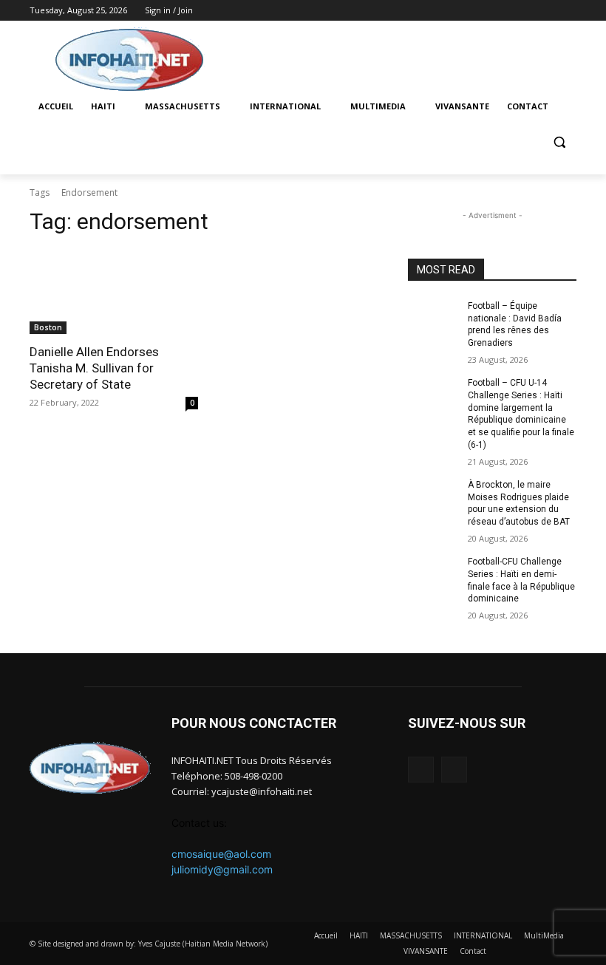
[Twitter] (567, 10)
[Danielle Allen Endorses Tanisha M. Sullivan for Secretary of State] (114, 292)
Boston (48, 327)
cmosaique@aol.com (221, 854)
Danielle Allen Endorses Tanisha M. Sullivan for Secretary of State (94, 368)
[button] (559, 142)
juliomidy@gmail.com (222, 869)
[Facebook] (547, 10)
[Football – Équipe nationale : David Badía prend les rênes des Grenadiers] (433, 317)
